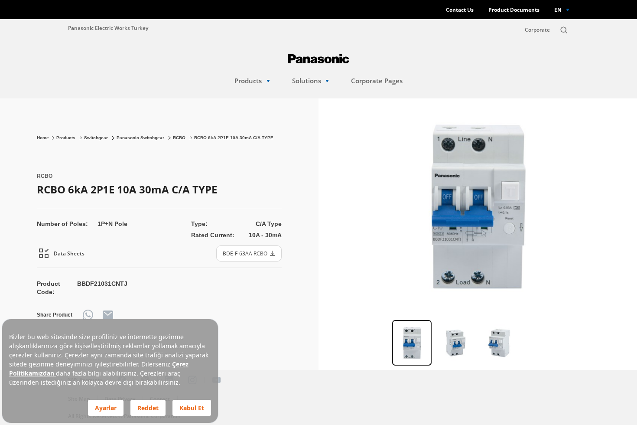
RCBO (180, 137)
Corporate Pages (377, 81)
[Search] (564, 30)
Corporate (537, 29)
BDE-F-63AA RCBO (245, 253)
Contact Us (460, 10)
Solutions (306, 81)
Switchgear (96, 137)
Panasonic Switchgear (141, 137)
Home (43, 137)
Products (248, 81)
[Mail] (108, 315)
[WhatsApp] (88, 315)
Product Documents (514, 10)
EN (558, 9)
